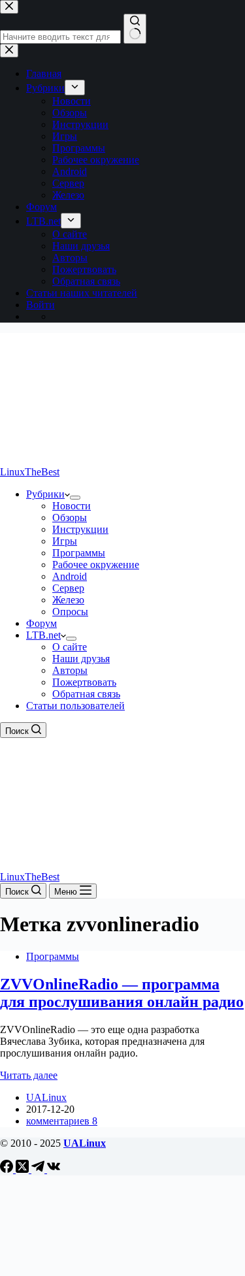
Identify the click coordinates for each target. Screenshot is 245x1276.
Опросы (70, 611)
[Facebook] (8, 1169)
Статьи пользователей (75, 705)
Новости (71, 505)
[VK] (53, 1169)
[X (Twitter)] (23, 1169)
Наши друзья (81, 658)
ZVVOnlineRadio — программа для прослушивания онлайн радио (122, 993)
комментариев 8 (61, 1120)
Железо (68, 599)
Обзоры (69, 517)
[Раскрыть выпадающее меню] (75, 498)
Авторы (70, 670)
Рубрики (45, 494)
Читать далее (28, 1075)
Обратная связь (86, 693)
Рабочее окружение (95, 564)
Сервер (68, 588)
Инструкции (80, 529)
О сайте (69, 646)
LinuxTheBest (29, 471)
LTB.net (43, 635)
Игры (64, 541)
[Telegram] (39, 1169)
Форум (41, 623)
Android (69, 576)
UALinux (84, 1143)
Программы (78, 552)
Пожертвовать (84, 682)
